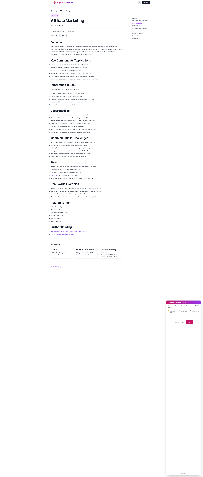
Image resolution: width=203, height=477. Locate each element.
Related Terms (136, 36)
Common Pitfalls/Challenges (139, 28)
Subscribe (145, 2)
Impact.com (54, 175)
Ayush (61, 25)
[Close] (199, 302)
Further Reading (136, 38)
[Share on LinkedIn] (60, 35)
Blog (56, 11)
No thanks (183, 473)
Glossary (55, 15)
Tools (133, 30)
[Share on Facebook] (63, 35)
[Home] (51, 11)
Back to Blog (57, 267)
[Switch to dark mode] (139, 2)
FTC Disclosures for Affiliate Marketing (62, 234)
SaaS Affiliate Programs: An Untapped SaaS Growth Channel (69, 231)
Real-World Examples (138, 33)
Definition (134, 18)
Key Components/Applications (140, 20)
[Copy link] (66, 35)
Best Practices (136, 25)
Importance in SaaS (137, 23)
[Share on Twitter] (56, 35)
